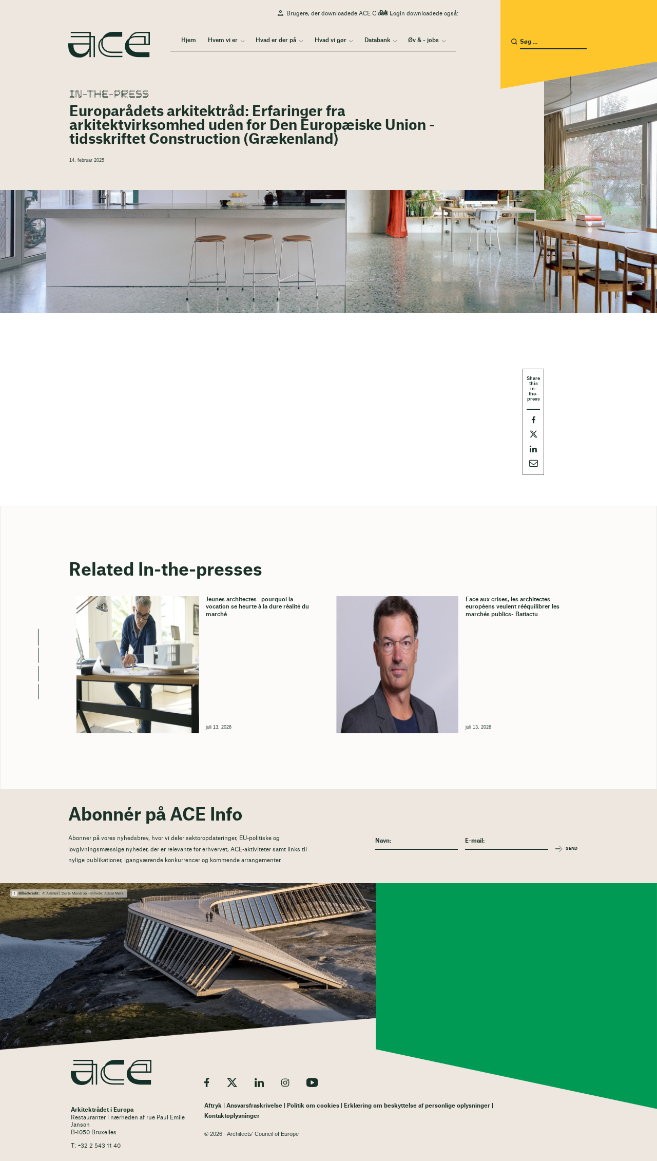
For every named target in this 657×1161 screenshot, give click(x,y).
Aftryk (213, 1106)
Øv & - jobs (423, 40)
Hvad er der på (276, 40)
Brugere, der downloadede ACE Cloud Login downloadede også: (372, 13)
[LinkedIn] (259, 1082)
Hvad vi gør (330, 40)
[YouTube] (312, 1082)
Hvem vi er (223, 40)
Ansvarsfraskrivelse (254, 1106)
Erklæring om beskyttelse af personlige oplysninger (417, 1106)
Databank (377, 40)
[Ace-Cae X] (232, 1082)
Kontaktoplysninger (232, 1116)
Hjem (188, 40)
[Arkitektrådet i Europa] (111, 1072)
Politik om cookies (313, 1106)
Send (571, 848)
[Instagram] (285, 1082)
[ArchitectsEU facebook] (206, 1082)
